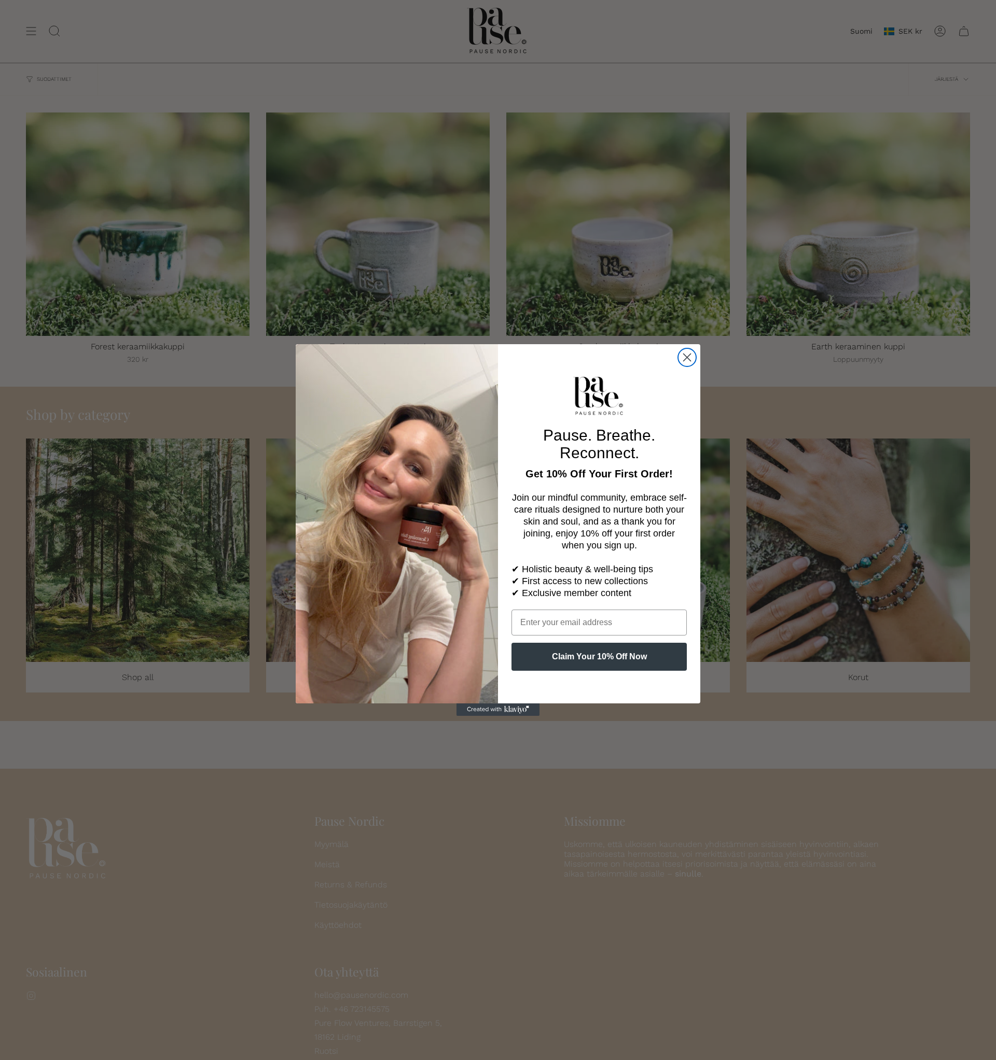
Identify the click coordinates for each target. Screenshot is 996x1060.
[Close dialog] (687, 357)
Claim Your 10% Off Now (599, 656)
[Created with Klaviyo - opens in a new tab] (498, 709)
